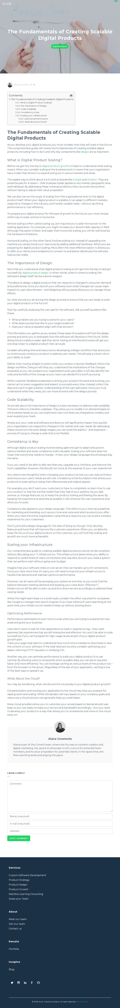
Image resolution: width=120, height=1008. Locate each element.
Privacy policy (82, 1002)
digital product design (36, 272)
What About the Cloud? (36, 122)
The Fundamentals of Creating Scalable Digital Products (42, 99)
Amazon (92, 179)
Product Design (18, 884)
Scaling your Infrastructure (33, 115)
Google (77, 179)
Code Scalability (28, 109)
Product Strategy (19, 880)
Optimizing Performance (36, 119)
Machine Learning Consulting (26, 894)
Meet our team (17, 919)
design (85, 151)
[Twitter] (12, 983)
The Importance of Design (33, 106)
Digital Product (60, 46)
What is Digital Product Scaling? (36, 102)
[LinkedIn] (25, 983)
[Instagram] (18, 983)
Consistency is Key (30, 112)
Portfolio (14, 949)
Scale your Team (18, 898)
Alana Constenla (21, 84)
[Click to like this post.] (31, 84)
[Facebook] (32, 983)
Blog (11, 969)
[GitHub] (38, 983)
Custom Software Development (27, 875)
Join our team (17, 923)
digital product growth (55, 166)
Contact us (15, 928)
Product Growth (18, 889)
